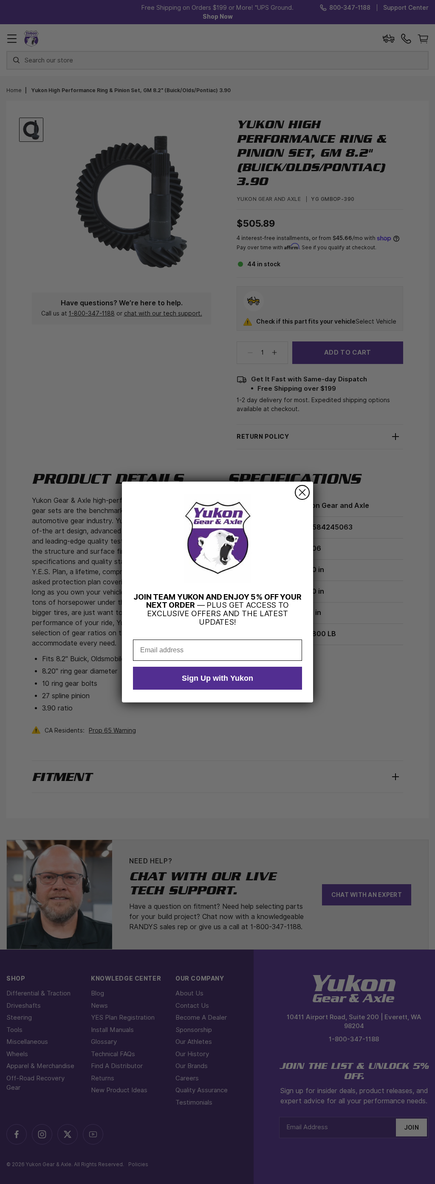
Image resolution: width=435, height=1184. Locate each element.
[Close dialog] (302, 492)
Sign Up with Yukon (217, 678)
